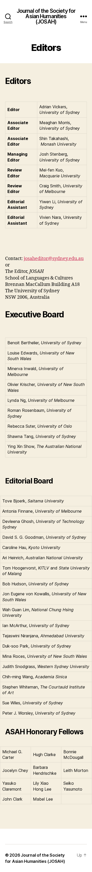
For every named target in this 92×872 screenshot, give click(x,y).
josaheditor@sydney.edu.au (54, 259)
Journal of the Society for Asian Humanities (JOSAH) (46, 16)
